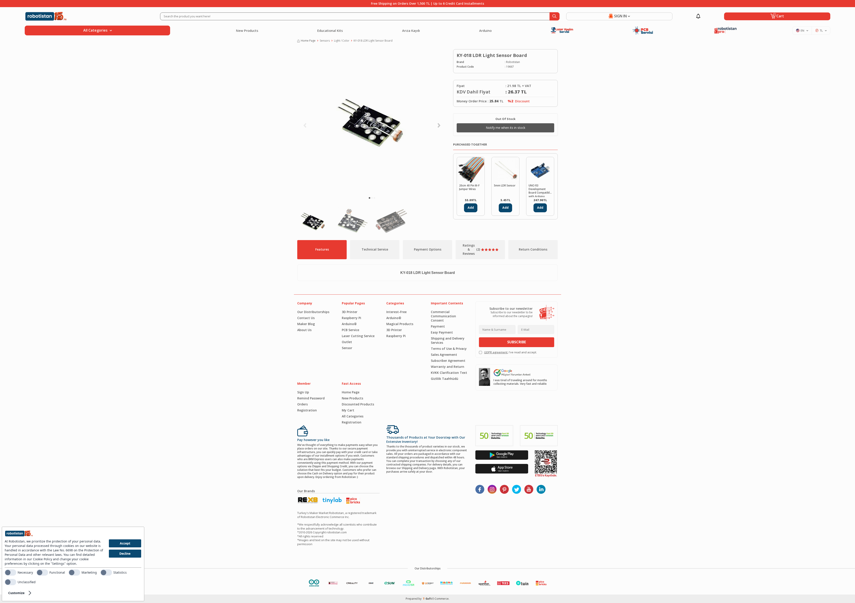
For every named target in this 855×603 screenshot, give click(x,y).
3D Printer (349, 312)
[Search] (555, 16)
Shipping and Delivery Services (447, 340)
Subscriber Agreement (448, 360)
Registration (307, 410)
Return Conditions (533, 249)
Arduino (485, 30)
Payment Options (427, 249)
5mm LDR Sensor (504, 185)
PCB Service (350, 330)
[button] (369, 198)
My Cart (348, 410)
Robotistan (513, 62)
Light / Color (341, 40)
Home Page (308, 40)
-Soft (427, 599)
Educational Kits (330, 30)
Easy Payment (442, 332)
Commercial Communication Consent (443, 316)
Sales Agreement (444, 354)
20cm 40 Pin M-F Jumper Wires (469, 187)
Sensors (325, 40)
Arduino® (349, 324)
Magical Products (399, 324)
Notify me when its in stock (505, 127)
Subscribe (516, 342)
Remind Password (311, 398)
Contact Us (306, 318)
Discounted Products (358, 404)
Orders (302, 404)
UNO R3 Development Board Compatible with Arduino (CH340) (540, 190)
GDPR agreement (495, 352)
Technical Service (375, 249)
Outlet (347, 342)
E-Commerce (440, 599)
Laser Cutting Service (358, 336)
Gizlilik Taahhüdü (444, 378)
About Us (304, 330)
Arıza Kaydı (411, 30)
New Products (247, 30)
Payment (438, 326)
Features (322, 249)
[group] (371, 121)
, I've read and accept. (510, 352)
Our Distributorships (313, 312)
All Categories (352, 416)
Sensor (347, 348)
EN (802, 30)
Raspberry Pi (351, 318)
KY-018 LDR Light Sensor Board (373, 40)
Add (471, 207)
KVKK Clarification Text (449, 372)
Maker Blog (306, 324)
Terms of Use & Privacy (449, 348)
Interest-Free (396, 312)
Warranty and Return (447, 366)
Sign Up (303, 392)
